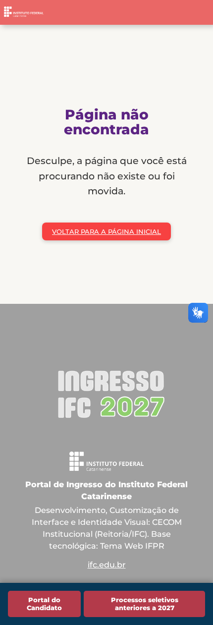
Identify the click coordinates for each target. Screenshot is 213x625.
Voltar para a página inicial (106, 231)
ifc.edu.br (107, 564)
